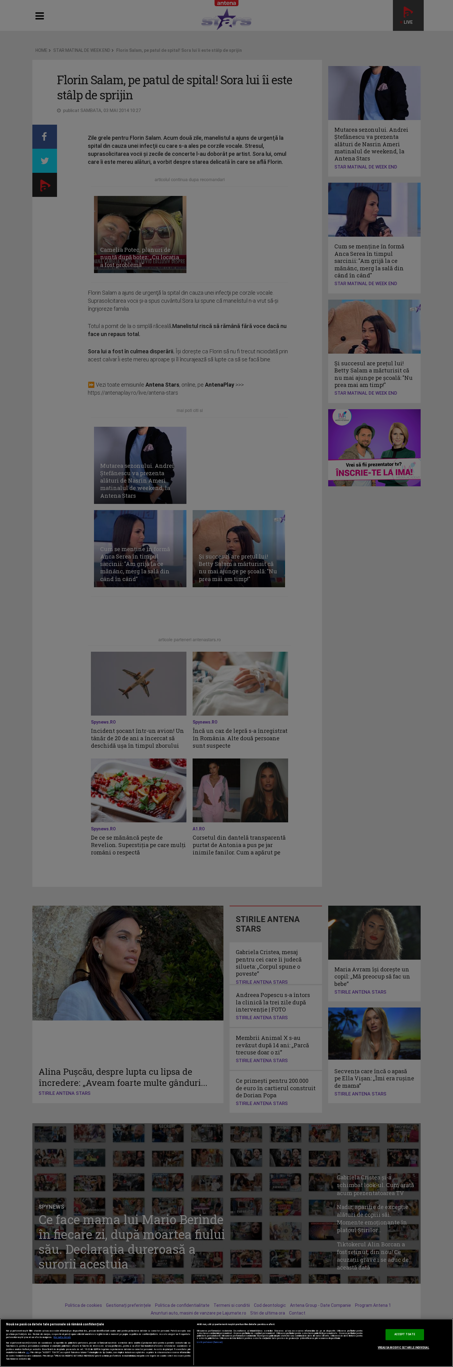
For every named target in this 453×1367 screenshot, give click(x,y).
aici (27, 1352)
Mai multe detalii (62, 1337)
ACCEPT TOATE (404, 1334)
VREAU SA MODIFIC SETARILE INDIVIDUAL (403, 1347)
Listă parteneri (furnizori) (210, 1342)
